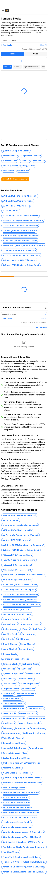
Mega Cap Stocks (36, 718)
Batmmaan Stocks (11, 733)
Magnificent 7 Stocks (31, 155)
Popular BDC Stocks (12, 768)
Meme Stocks (9, 649)
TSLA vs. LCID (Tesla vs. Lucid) (17, 565)
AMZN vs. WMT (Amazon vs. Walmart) (20, 216)
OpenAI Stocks (33, 674)
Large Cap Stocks (10, 688)
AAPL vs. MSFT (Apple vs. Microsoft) (19, 196)
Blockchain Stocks (25, 693)
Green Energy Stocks (29, 683)
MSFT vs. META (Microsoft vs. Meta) (19, 817)
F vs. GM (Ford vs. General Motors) (19, 230)
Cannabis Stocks (10, 664)
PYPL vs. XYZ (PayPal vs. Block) (17, 580)
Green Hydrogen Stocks (29, 723)
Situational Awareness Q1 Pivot (17, 827)
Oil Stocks (25, 161)
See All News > (41, 328)
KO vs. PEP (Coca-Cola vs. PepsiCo (19, 250)
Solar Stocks (8, 679)
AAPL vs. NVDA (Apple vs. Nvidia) (17, 201)
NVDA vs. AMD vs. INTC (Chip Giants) (19, 260)
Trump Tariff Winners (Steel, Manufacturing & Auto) (24, 862)
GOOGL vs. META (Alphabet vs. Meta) (20, 235)
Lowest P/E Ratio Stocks (14, 748)
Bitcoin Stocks (27, 644)
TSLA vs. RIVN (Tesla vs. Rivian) (17, 555)
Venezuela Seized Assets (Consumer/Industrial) (24, 872)
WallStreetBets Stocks (34, 733)
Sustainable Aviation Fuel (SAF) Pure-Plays (22, 842)
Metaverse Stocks (28, 713)
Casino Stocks (9, 713)
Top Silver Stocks (10, 852)
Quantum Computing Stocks (15, 151)
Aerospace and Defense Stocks (30, 728)
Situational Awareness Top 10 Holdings (21, 837)
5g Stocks (7, 728)
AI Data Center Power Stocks (16, 802)
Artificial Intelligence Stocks (15, 659)
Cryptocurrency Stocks (13, 703)
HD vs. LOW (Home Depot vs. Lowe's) (20, 240)
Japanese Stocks (35, 708)
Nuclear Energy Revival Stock (16, 758)
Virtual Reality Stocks (12, 738)
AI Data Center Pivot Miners (15, 797)
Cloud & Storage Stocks (13, 743)
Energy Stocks (28, 165)
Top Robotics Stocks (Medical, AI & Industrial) (24, 847)
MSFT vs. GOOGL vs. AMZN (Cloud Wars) (21, 255)
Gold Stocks (23, 170)
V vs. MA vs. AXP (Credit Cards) (17, 614)
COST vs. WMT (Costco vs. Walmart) (20, 225)
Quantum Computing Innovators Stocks (21, 778)
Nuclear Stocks (9, 161)
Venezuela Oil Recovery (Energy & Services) (23, 867)
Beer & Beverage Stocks (13, 787)
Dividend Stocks (10, 155)
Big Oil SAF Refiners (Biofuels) (16, 807)
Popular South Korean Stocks (16, 822)
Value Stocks (8, 669)
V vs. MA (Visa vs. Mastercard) (16, 570)
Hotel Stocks (8, 723)
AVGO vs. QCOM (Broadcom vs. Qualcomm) (23, 220)
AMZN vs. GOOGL (10, 211)
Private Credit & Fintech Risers (16, 773)
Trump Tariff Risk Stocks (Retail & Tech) (21, 857)
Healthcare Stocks (30, 664)
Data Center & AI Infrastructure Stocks (20, 812)
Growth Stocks (9, 644)
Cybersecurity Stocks (12, 674)
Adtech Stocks (36, 748)
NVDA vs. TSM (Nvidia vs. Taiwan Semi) (20, 265)
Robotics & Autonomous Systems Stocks (22, 782)
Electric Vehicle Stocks (13, 708)
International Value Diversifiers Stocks (20, 792)
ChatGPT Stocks (26, 679)
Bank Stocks (8, 170)
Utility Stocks (28, 688)
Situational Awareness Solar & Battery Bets (23, 832)
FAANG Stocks (9, 683)
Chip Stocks (8, 693)
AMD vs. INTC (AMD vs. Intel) (16, 206)
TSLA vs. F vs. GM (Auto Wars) (16, 609)
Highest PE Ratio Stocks (13, 718)
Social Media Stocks (12, 698)
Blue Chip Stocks (10, 165)
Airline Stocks (24, 669)
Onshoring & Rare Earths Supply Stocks (21, 763)
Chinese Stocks (9, 654)
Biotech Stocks (26, 649)
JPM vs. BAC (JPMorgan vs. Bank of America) (23, 245)
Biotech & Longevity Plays (14, 753)
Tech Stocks (39, 161)
